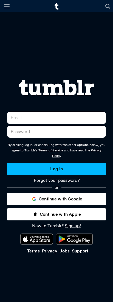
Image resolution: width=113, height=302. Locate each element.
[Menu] (6, 6)
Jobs (65, 251)
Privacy (49, 251)
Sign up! (73, 225)
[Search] (108, 6)
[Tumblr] (56, 87)
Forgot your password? (57, 180)
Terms (33, 251)
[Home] (56, 6)
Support (80, 251)
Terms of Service (50, 150)
